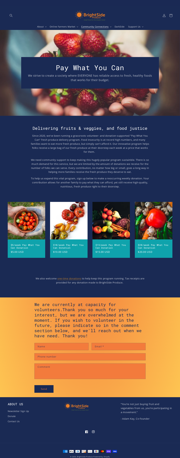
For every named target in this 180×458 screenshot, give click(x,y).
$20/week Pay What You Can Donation (153, 246)
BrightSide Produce (85, 457)
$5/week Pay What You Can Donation (25, 246)
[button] (11, 15)
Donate (12, 416)
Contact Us (14, 421)
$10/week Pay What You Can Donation (68, 246)
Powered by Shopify (101, 457)
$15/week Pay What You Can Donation (111, 246)
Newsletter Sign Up (18, 411)
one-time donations (69, 278)
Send (44, 388)
